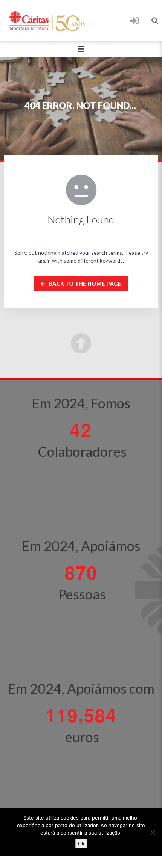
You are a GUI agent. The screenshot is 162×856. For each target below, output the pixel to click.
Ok (81, 844)
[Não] (152, 832)
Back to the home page (84, 284)
